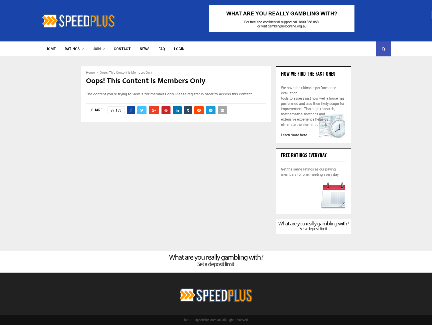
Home (51, 49)
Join (97, 49)
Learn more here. (294, 135)
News (145, 49)
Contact (122, 49)
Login (179, 49)
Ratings (72, 49)
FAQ (161, 49)
